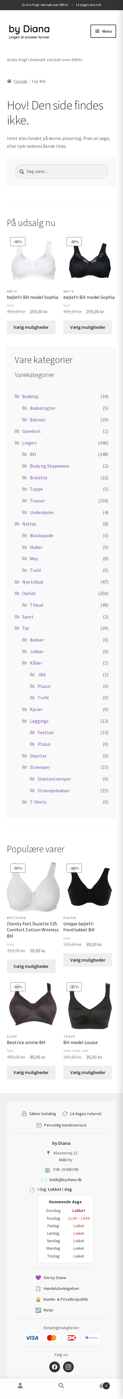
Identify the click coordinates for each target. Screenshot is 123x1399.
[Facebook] (54, 1367)
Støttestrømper (54, 779)
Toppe (36, 489)
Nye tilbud (32, 582)
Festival (46, 732)
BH (33, 454)
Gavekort (31, 431)
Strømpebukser (54, 790)
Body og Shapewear (50, 466)
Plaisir (44, 686)
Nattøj (29, 524)
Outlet (29, 593)
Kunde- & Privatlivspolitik (61, 1299)
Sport (28, 617)
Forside (20, 81)
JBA (42, 674)
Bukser (37, 640)
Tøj (25, 628)
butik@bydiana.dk (66, 1179)
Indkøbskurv (94, 1383)
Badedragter (43, 408)
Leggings (39, 721)
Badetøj (30, 396)
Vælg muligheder (31, 327)
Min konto (20, 1389)
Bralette (38, 478)
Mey (34, 558)
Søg (61, 1389)
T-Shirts (38, 802)
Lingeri (29, 443)
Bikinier (38, 420)
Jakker (37, 651)
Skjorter (38, 756)
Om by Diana (50, 1278)
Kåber (36, 663)
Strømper (40, 767)
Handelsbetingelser (57, 1288)
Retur (44, 1310)
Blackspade (41, 535)
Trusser (37, 501)
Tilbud (36, 605)
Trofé (35, 570)
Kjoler (36, 709)
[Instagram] (68, 1367)
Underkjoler (42, 512)
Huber (36, 547)
